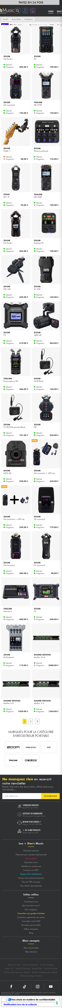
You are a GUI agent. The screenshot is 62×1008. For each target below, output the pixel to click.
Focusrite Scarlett (50, 968)
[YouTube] (50, 987)
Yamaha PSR (37, 968)
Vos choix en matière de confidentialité (33, 999)
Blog (31, 933)
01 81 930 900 (36, 824)
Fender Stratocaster (30, 965)
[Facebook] (11, 987)
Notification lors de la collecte (20, 1004)
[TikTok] (24, 987)
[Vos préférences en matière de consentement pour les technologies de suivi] (57, 1003)
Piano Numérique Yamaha (31, 976)
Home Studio (16, 19)
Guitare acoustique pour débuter (45, 972)
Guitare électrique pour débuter (17, 972)
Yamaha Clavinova (22, 968)
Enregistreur (28, 19)
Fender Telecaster (47, 965)
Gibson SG (9, 968)
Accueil (5, 19)
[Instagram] (37, 987)
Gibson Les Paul (14, 965)
